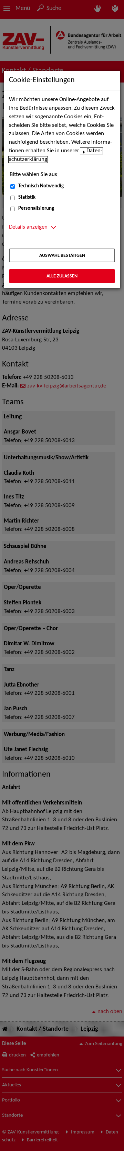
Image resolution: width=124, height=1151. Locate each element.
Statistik (26, 197)
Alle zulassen (62, 276)
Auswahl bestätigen (62, 255)
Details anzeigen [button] (28, 227)
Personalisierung (36, 208)
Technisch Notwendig (41, 186)
